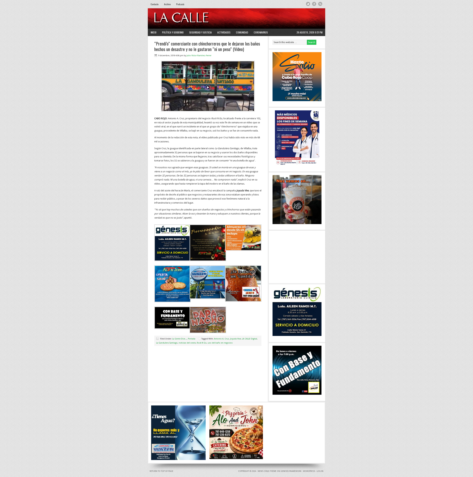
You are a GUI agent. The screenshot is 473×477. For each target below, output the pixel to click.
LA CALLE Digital (191, 18)
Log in (320, 471)
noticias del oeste (187, 343)
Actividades (223, 32)
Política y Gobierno (173, 32)
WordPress (309, 471)
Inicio (153, 32)
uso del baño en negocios (220, 343)
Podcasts (180, 4)
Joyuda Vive (235, 339)
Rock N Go (202, 343)
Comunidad (242, 32)
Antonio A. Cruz (221, 339)
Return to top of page (161, 471)
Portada (191, 339)
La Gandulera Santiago (167, 343)
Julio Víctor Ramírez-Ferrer (199, 55)
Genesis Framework (291, 471)
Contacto (155, 4)
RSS (320, 4)
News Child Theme (267, 471)
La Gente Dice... (179, 339)
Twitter (308, 4)
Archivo (167, 4)
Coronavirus (261, 32)
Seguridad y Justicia (200, 32)
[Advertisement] (277, 18)
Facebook (314, 4)
